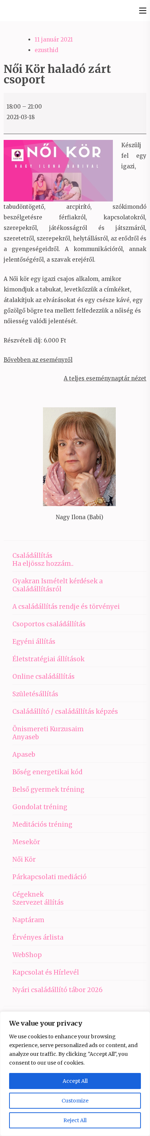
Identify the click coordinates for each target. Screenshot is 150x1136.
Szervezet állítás (38, 902)
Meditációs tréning (42, 824)
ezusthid (46, 50)
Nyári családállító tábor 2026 (57, 990)
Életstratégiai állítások (48, 659)
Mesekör (26, 842)
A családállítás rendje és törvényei (66, 607)
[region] (75, 1073)
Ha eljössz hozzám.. (43, 564)
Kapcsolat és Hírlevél (45, 972)
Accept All (75, 1081)
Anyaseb (25, 737)
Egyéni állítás (33, 642)
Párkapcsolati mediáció (49, 877)
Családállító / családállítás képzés (65, 712)
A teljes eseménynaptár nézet (105, 378)
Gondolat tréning (39, 807)
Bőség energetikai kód (47, 772)
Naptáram (28, 920)
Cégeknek (28, 894)
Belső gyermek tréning (48, 790)
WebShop (27, 955)
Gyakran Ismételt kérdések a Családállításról (57, 585)
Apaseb (23, 755)
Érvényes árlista (37, 937)
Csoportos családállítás (49, 624)
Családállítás (32, 556)
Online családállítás (43, 677)
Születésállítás (35, 694)
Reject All (75, 1120)
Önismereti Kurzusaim (48, 729)
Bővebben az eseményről (38, 359)
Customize (75, 1100)
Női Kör (24, 859)
